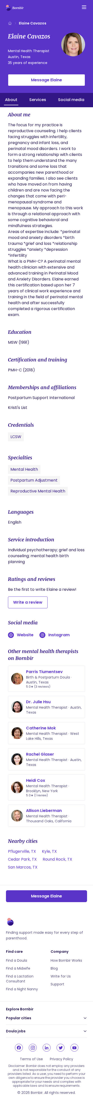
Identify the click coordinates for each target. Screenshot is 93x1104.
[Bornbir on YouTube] (74, 1048)
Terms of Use (31, 1059)
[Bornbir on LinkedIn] (47, 1048)
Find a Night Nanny (22, 989)
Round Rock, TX (57, 859)
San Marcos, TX (22, 867)
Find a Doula (16, 960)
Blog (54, 968)
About (11, 100)
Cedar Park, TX (22, 859)
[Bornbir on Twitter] (60, 1048)
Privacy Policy (61, 1059)
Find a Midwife (18, 968)
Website (25, 635)
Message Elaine (46, 80)
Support (57, 984)
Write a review (27, 602)
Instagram (59, 635)
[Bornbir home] (15, 8)
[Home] (10, 23)
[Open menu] (84, 7)
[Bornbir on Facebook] (19, 1048)
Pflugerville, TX (22, 851)
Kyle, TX (49, 851)
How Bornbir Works (66, 960)
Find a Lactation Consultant (19, 979)
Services (37, 100)
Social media (71, 100)
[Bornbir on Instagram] (33, 1048)
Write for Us (61, 976)
